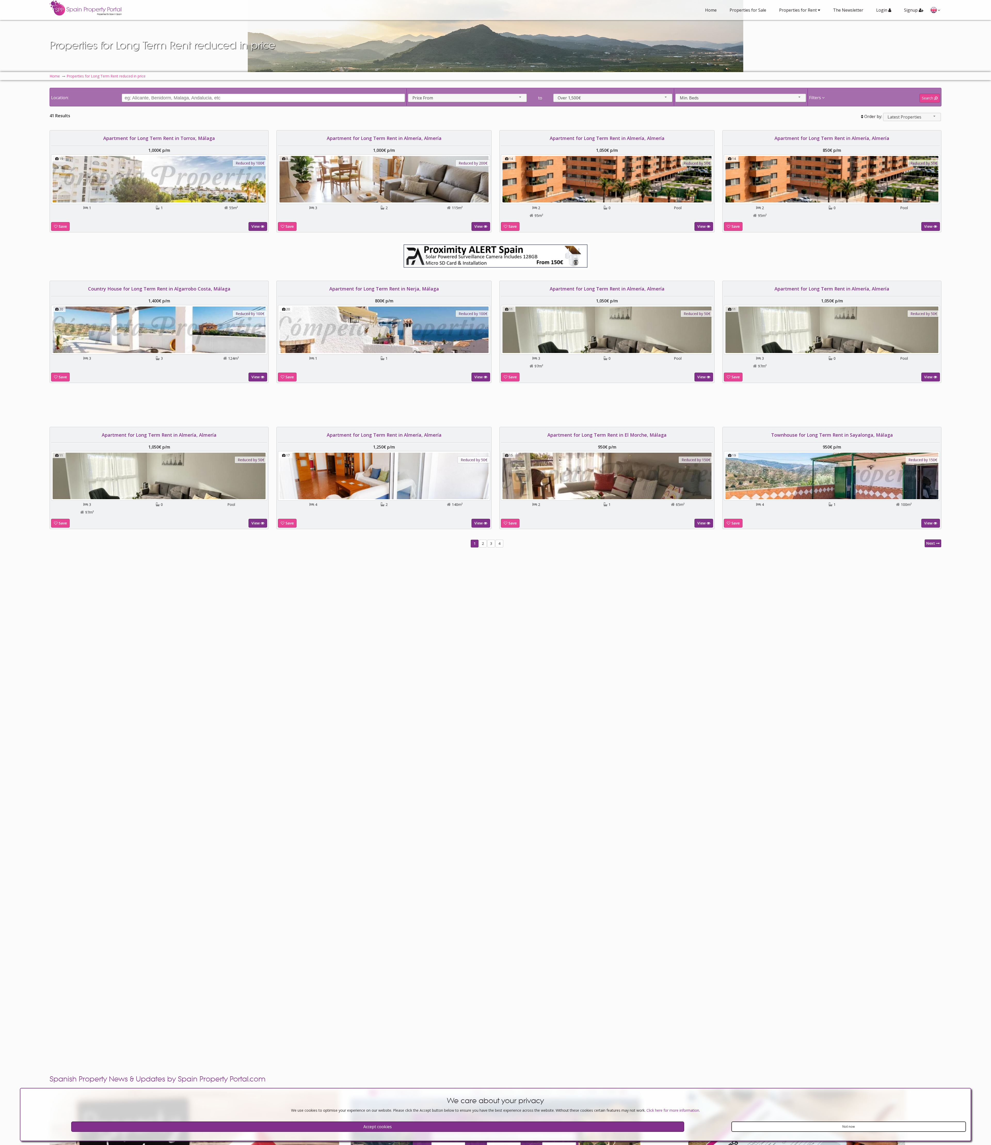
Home (711, 10)
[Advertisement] (495, 405)
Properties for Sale (748, 10)
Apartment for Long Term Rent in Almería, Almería (384, 138)
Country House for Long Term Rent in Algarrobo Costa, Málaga (159, 289)
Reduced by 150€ (696, 459)
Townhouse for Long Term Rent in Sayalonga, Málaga (832, 435)
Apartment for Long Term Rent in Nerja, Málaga (384, 289)
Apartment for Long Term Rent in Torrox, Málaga (159, 138)
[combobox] (467, 98)
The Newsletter (848, 10)
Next (931, 543)
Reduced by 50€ (697, 163)
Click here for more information (672, 1110)
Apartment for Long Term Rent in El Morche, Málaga (607, 435)
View (256, 226)
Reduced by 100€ (250, 163)
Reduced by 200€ (473, 163)
